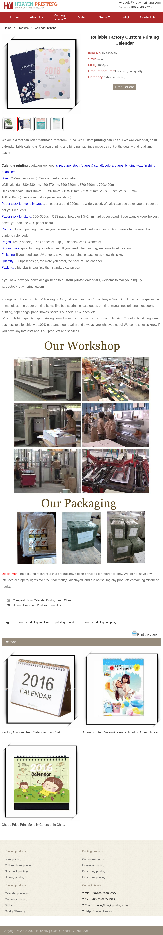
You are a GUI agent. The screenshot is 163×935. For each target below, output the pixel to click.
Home (14, 17)
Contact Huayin (102, 911)
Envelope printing (93, 865)
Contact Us (148, 17)
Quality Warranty (15, 911)
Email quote (124, 87)
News (103, 17)
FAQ (125, 17)
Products (23, 27)
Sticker (9, 905)
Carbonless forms (93, 859)
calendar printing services (33, 622)
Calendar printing (45, 27)
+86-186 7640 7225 (138, 7)
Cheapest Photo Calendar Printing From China (42, 600)
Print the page (147, 634)
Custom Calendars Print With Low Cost (37, 605)
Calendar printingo (16, 893)
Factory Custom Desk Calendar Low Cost (31, 732)
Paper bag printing (94, 871)
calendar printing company (99, 622)
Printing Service (58, 17)
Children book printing (18, 865)
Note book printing (16, 871)
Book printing (13, 859)
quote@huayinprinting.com (142, 2)
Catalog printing (15, 877)
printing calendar (66, 622)
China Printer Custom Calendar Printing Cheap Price (120, 732)
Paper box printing (93, 877)
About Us (36, 17)
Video (82, 17)
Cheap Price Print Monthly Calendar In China (33, 824)
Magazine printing (16, 899)
